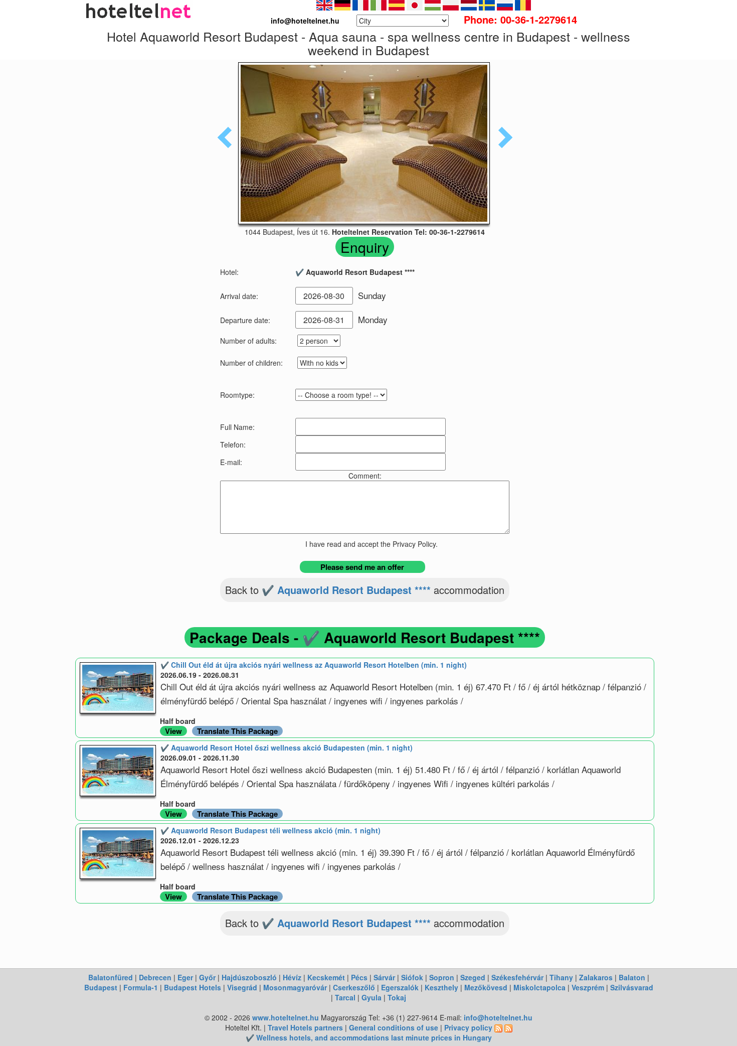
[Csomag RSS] (508, 1027)
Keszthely (441, 987)
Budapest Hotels (192, 987)
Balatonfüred (110, 977)
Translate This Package (237, 731)
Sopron (441, 977)
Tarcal (345, 997)
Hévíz (292, 977)
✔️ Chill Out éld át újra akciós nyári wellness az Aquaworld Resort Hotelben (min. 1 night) (313, 665)
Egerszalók (400, 987)
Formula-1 (140, 987)
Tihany (561, 977)
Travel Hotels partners (305, 1027)
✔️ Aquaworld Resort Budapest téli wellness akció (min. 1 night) (270, 830)
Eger (185, 977)
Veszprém (588, 987)
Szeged (472, 977)
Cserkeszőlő (354, 987)
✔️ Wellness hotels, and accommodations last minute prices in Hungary (369, 1037)
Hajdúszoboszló (249, 977)
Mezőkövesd (485, 987)
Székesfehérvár (517, 977)
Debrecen (155, 977)
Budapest (100, 987)
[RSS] (498, 1027)
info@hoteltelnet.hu (498, 1017)
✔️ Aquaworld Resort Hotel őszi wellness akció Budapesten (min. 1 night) (286, 747)
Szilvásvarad (631, 987)
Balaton (632, 977)
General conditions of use (393, 1027)
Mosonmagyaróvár (295, 987)
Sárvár (384, 977)
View (173, 731)
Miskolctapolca (539, 987)
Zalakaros (596, 977)
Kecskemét (326, 977)
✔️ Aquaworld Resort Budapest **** (346, 589)
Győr (207, 977)
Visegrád (242, 987)
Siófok (412, 977)
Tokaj (397, 997)
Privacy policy (468, 1027)
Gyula (371, 997)
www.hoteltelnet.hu (285, 1017)
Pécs (359, 977)
